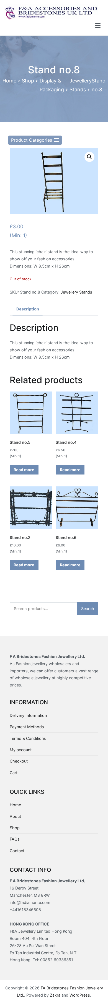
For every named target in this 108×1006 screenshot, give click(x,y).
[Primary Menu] (98, 25)
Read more (24, 469)
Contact (17, 850)
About (15, 816)
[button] (35, 140)
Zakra (55, 995)
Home (9, 81)
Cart (13, 772)
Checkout (19, 761)
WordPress (80, 995)
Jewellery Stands (76, 292)
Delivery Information (28, 715)
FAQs (15, 839)
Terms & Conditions (28, 738)
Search (87, 608)
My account (21, 749)
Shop (28, 81)
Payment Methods (27, 726)
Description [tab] (27, 309)
